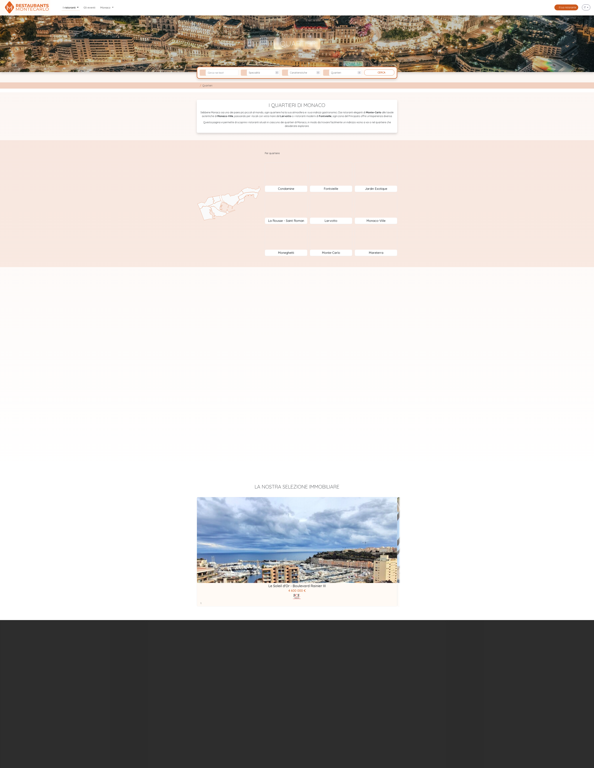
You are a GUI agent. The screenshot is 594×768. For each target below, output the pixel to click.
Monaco (105, 7)
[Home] (198, 85)
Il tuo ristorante (567, 7)
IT (585, 7)
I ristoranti (69, 7)
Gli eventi (89, 7)
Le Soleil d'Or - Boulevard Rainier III (297, 586)
